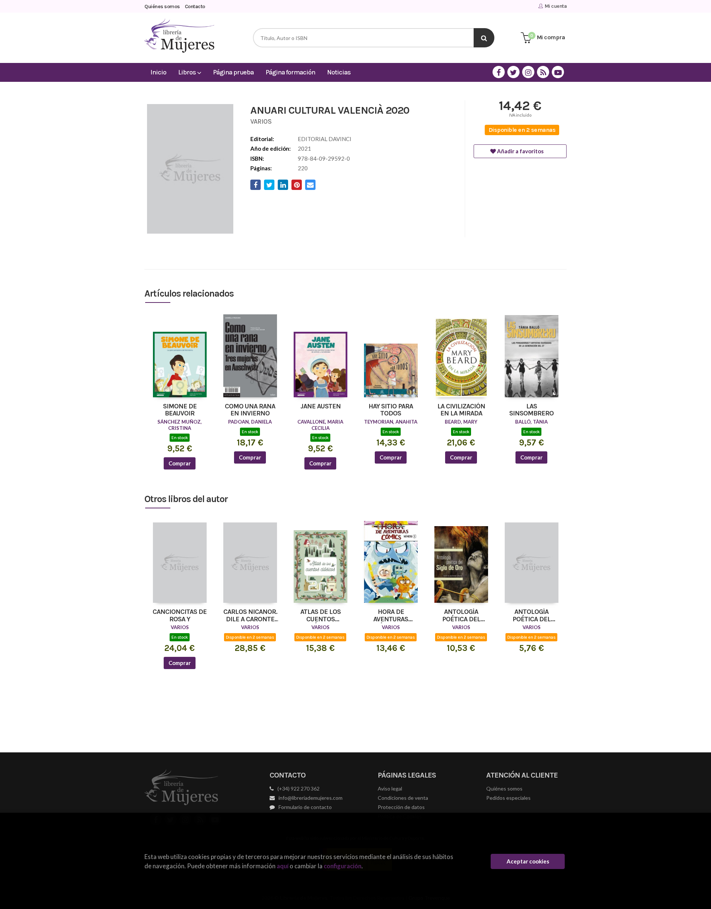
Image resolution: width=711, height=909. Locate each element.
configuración (342, 866)
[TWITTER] (513, 72)
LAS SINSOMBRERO (531, 410)
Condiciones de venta (403, 798)
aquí (282, 866)
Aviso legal (390, 788)
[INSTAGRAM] (528, 72)
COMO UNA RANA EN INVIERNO (250, 410)
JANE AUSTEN (320, 406)
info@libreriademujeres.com (310, 798)
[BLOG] (543, 72)
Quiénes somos (162, 6)
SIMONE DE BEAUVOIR (180, 410)
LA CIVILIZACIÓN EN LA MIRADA (461, 410)
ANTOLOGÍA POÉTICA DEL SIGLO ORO (461, 615)
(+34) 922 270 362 (298, 788)
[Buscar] (484, 37)
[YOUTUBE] (558, 72)
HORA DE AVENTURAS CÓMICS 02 (390, 615)
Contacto (195, 6)
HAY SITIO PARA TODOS (390, 410)
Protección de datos (401, 807)
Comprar (179, 463)
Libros (187, 72)
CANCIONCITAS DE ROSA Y (180, 615)
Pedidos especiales (508, 798)
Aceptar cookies (528, 861)
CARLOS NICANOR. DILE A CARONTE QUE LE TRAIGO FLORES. (250, 615)
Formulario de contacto (305, 807)
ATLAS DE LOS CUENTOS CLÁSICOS (320, 615)
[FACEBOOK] (499, 72)
